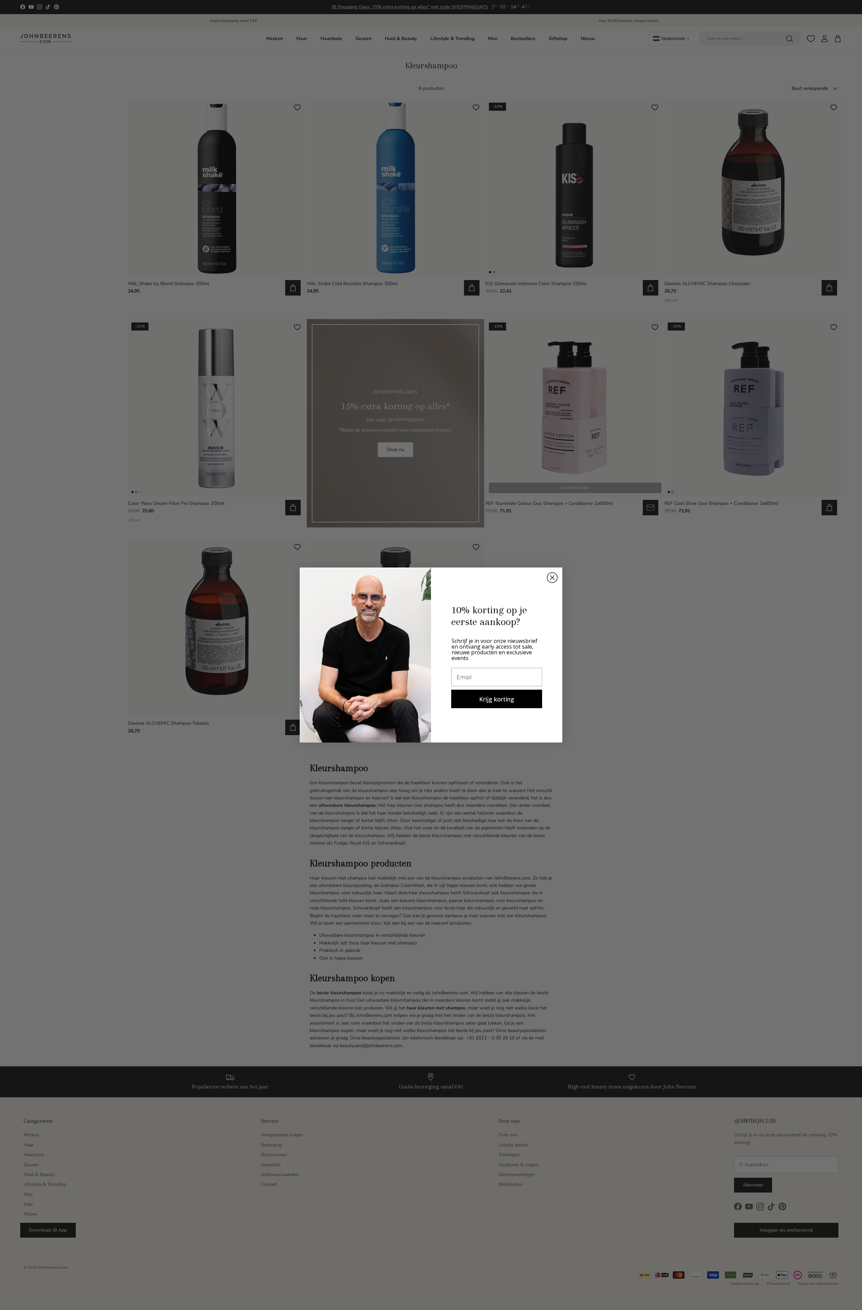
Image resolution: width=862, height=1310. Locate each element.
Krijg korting (496, 699)
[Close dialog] (552, 578)
